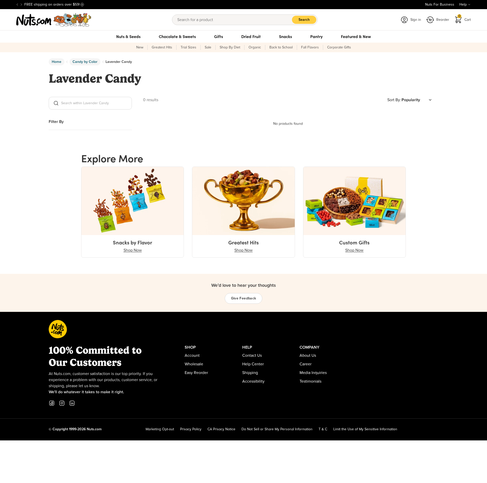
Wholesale (194, 364)
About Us (308, 355)
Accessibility (253, 381)
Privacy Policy (190, 429)
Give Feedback (243, 298)
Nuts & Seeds (128, 36)
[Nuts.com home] (53, 20)
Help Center (253, 364)
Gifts (218, 36)
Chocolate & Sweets (177, 36)
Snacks (285, 36)
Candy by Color (85, 62)
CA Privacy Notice (221, 429)
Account (192, 355)
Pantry (316, 36)
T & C (323, 429)
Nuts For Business (439, 4)
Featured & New (356, 36)
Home (56, 62)
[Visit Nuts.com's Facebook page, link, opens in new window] (52, 403)
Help (463, 4)
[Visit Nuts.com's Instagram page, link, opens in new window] (62, 403)
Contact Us (252, 355)
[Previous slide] (17, 5)
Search (304, 20)
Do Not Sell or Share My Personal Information (276, 429)
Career (305, 364)
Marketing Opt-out (160, 429)
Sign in (415, 20)
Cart (464, 18)
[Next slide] (21, 5)
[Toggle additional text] (82, 5)
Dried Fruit (251, 36)
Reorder (442, 20)
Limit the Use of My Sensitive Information (365, 429)
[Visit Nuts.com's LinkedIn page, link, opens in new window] (72, 403)
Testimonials (310, 381)
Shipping (250, 373)
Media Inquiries (313, 373)
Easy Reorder (196, 373)
